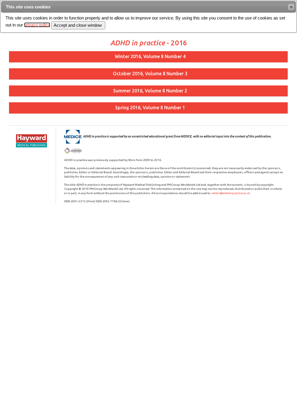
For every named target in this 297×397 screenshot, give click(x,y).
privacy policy (37, 24)
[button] (291, 7)
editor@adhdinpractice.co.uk (230, 193)
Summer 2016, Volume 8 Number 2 (150, 90)
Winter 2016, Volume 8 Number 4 (150, 56)
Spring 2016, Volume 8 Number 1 (150, 107)
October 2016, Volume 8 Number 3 (150, 73)
